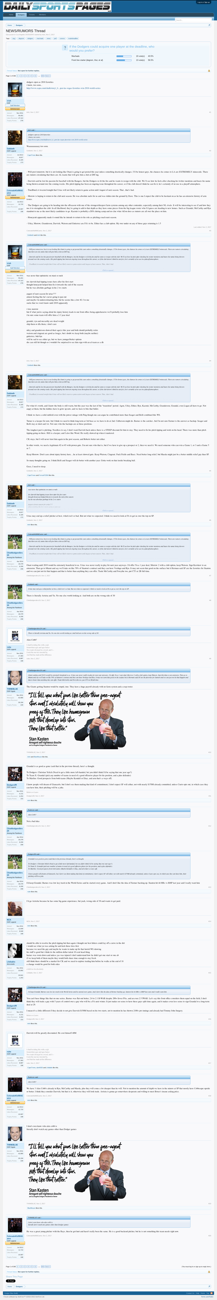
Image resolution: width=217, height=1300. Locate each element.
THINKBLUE (12, 689)
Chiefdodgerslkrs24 (15, 554)
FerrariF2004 (44, 475)
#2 (210, 151)
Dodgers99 (12, 785)
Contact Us (190, 1293)
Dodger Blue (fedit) (11, 1293)
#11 (210, 796)
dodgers (30, 38)
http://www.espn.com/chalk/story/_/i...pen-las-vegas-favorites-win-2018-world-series (64, 88)
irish (43, 34)
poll (55, 38)
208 (22, 569)
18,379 (20, 564)
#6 (210, 520)
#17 (209, 1063)
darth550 (39, 1067)
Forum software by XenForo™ (24, 1297)
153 (22, 798)
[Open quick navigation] (209, 25)
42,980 (20, 697)
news (49, 38)
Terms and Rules (207, 1297)
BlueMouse (38, 757)
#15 (209, 973)
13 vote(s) (140, 60)
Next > (47, 76)
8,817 (21, 157)
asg (14, 38)
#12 (209, 826)
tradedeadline (73, 38)
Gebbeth (11, 149)
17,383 (20, 656)
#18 (209, 1096)
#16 (209, 1019)
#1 (210, 112)
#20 (209, 1236)
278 (22, 120)
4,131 (21, 793)
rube (9, 647)
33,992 (20, 970)
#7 (210, 576)
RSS (212, 1293)
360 (42, 76)
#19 (209, 1203)
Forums (32, 15)
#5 (210, 471)
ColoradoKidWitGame (15, 191)
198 (22, 211)
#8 (210, 600)
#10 (209, 752)
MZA (9, 920)
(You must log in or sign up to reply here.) (196, 1266)
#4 (210, 361)
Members (42, 15)
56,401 (20, 115)
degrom (21, 38)
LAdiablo (11, 962)
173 (22, 162)
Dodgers (21, 15)
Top (207, 1293)
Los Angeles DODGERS (25, 34)
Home (11, 15)
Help (197, 1293)
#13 (209, 887)
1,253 (21, 978)
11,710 (20, 204)
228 (22, 705)
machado (40, 38)
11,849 (20, 928)
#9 (210, 658)
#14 (209, 921)
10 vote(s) (140, 56)
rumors (62, 38)
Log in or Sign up (204, 2)
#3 (210, 231)
